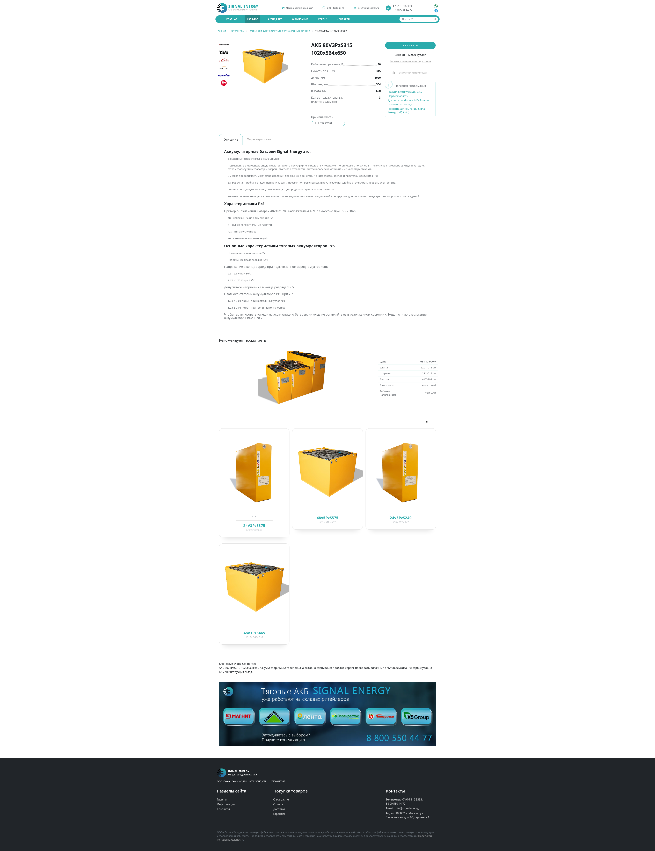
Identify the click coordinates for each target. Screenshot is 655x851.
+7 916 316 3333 (403, 6)
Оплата (278, 804)
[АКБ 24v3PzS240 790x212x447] (401, 471)
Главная (222, 799)
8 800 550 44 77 (402, 10)
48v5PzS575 (327, 517)
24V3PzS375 (254, 525)
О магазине (281, 799)
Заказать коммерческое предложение (410, 61)
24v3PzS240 (401, 517)
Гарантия (279, 814)
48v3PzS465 (254, 632)
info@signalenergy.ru (368, 7)
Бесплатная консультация (413, 72)
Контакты (223, 809)
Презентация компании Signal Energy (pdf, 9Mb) (406, 110)
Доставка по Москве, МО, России (408, 100)
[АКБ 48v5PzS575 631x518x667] (327, 471)
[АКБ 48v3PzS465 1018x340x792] (254, 587)
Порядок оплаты (398, 96)
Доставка (279, 809)
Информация (226, 804)
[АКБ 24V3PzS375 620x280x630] (254, 471)
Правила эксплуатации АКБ (405, 91)
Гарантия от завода (400, 104)
